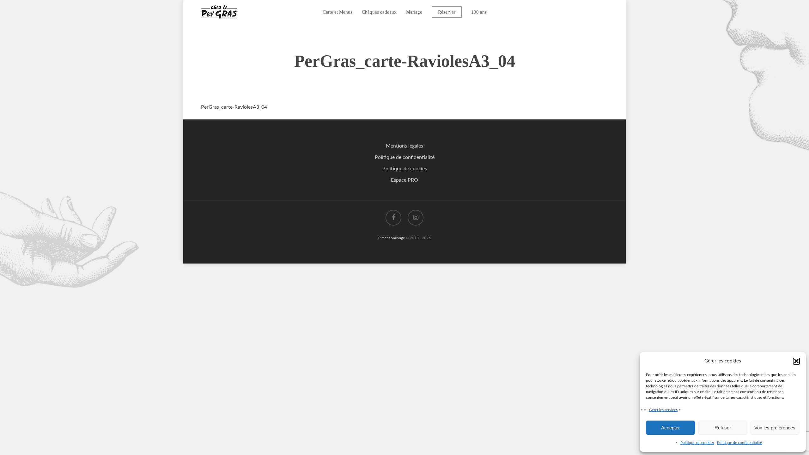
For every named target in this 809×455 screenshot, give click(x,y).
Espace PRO (404, 180)
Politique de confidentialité (739, 443)
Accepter (670, 427)
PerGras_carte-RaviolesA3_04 (234, 107)
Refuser (723, 427)
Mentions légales (404, 146)
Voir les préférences (774, 427)
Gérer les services (663, 410)
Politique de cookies (697, 443)
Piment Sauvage (391, 238)
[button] (796, 361)
